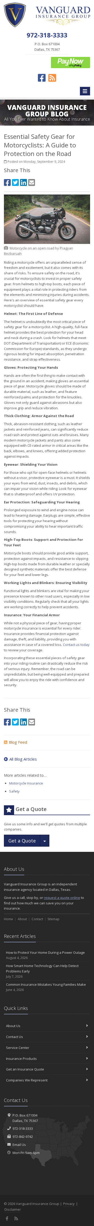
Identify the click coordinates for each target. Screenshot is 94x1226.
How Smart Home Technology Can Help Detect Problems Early (42, 971)
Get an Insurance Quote (25, 1069)
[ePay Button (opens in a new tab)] (70, 62)
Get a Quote (22, 841)
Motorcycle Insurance (26, 783)
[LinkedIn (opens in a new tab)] (23, 182)
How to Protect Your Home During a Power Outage (45, 955)
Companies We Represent (27, 1080)
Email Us (19, 1144)
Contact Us (14, 1036)
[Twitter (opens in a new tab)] (15, 182)
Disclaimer (12, 1209)
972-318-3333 (23, 1128)
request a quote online (62, 897)
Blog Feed (18, 742)
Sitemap (54, 919)
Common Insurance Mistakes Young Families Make (46, 987)
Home (8, 919)
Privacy (69, 1203)
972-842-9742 (23, 1136)
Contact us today (76, 644)
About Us (13, 1025)
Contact (37, 919)
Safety (14, 791)
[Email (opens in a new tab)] (31, 182)
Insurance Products (21, 1058)
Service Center (17, 1047)
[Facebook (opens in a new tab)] (7, 182)
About (22, 919)
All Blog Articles (23, 759)
